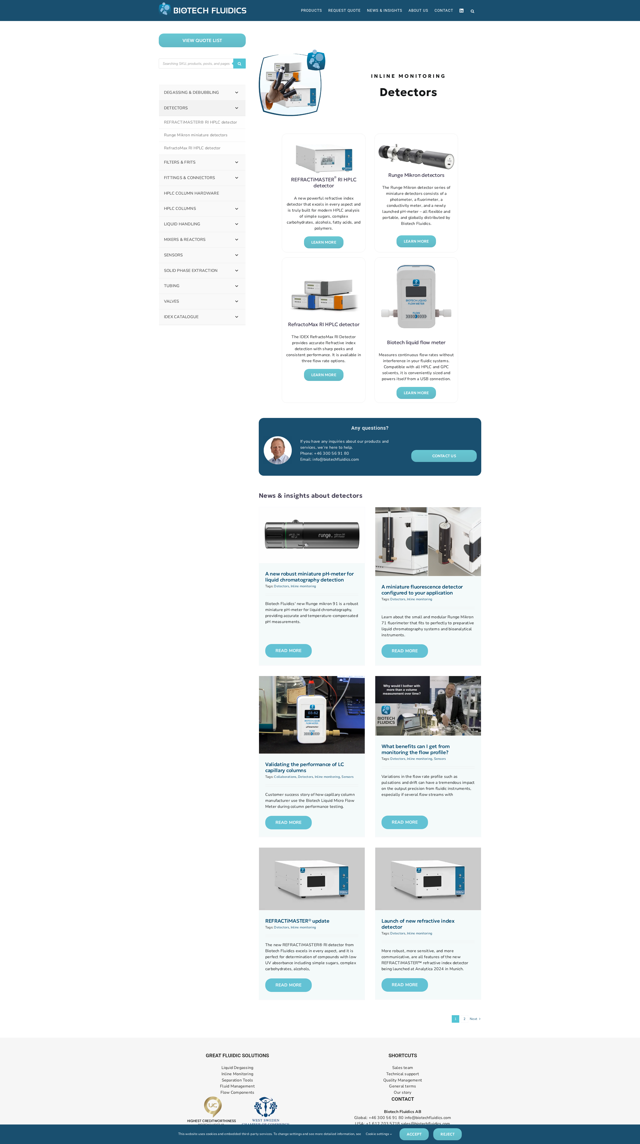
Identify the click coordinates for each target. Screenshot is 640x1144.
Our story (402, 1092)
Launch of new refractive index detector (418, 924)
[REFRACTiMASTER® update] (312, 879)
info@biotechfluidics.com (335, 459)
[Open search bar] (472, 11)
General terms (402, 1086)
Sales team (402, 1067)
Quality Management (402, 1080)
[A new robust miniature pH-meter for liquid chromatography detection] (312, 535)
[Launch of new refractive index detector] (428, 879)
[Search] (239, 64)
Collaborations (285, 777)
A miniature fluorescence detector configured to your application (422, 590)
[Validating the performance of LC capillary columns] (312, 715)
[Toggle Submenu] (237, 92)
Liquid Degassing (238, 1067)
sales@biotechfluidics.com (425, 1123)
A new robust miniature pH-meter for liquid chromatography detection (309, 576)
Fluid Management (237, 1086)
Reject (447, 1134)
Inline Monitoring (237, 1073)
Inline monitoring (303, 586)
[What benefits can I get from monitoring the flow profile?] (428, 706)
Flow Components (237, 1092)
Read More (289, 651)
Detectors (281, 586)
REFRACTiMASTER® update (297, 921)
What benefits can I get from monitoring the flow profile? (416, 749)
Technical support (402, 1073)
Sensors (348, 777)
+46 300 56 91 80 (331, 453)
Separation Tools (237, 1080)
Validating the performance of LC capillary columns (304, 767)
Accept (414, 1134)
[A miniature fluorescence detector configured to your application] (428, 541)
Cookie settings (378, 1134)
